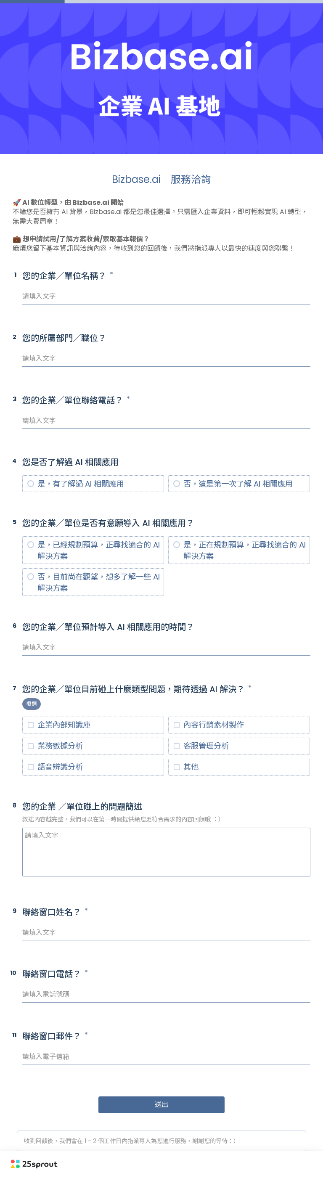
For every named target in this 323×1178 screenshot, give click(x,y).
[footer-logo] (34, 1164)
